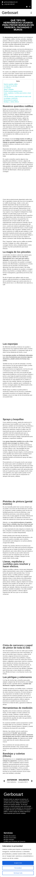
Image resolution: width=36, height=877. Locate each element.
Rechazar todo (18, 873)
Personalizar (18, 868)
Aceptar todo (18, 863)
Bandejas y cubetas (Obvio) (11, 102)
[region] (18, 860)
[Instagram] (30, 6)
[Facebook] (26, 6)
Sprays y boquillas (9, 89)
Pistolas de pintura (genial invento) (13, 91)
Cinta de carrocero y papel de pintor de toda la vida (17, 96)
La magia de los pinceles (10, 86)
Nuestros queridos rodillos (11, 84)
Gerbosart (10, 13)
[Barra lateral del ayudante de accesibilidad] (34, 2)
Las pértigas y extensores (11, 98)
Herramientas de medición (11, 100)
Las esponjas (7, 87)
